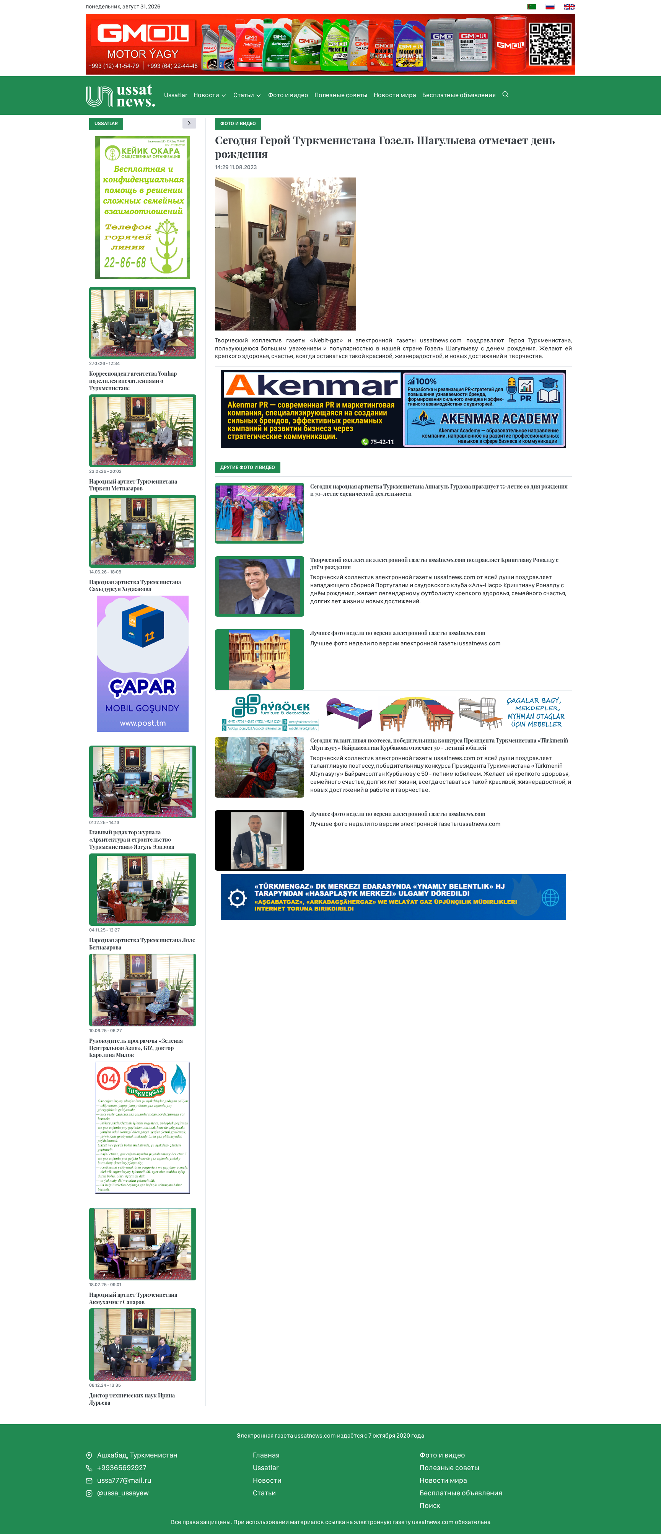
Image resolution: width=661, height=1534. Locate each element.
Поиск (430, 1505)
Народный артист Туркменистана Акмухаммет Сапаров (133, 1298)
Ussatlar (175, 95)
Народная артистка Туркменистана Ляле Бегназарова (142, 943)
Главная (266, 1455)
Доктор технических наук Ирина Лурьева (132, 1398)
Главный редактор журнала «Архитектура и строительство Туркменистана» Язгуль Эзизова (131, 839)
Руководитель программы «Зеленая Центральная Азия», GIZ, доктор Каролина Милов (136, 1047)
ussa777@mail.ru (123, 1480)
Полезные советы (341, 95)
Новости (207, 95)
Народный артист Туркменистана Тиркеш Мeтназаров (133, 484)
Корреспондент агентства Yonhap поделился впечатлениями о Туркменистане (133, 380)
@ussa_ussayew (122, 1492)
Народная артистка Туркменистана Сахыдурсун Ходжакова (135, 585)
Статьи (244, 95)
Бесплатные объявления (459, 95)
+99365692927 (121, 1467)
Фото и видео (288, 95)
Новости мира (395, 95)
